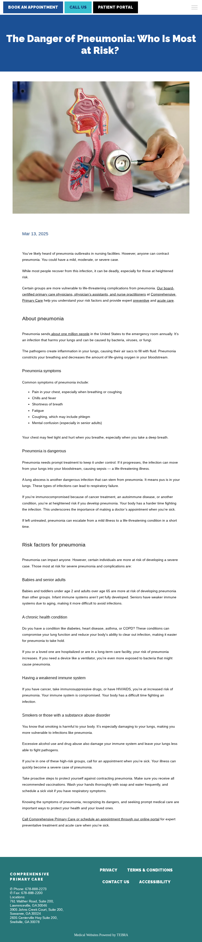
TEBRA (122, 935)
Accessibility (154, 882)
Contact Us (115, 882)
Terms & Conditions (150, 870)
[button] (195, 8)
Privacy (108, 870)
